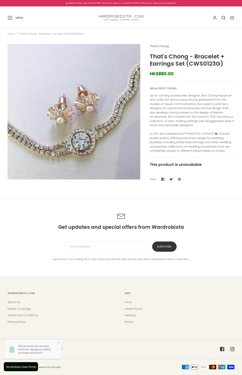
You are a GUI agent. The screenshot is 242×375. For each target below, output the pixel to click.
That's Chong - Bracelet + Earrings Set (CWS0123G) (52, 34)
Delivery (130, 315)
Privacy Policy (17, 322)
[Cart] (232, 18)
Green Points (134, 309)
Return (129, 322)
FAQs (128, 302)
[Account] (215, 18)
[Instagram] (232, 349)
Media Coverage (19, 309)
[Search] (223, 18)
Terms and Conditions (23, 315)
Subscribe (164, 246)
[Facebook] (222, 349)
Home (11, 34)
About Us (14, 302)
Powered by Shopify (48, 367)
